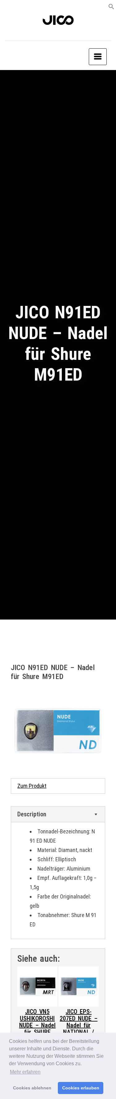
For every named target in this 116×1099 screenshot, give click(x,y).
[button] (111, 6)
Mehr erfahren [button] (25, 1072)
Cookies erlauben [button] (80, 1087)
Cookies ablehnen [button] (32, 1087)
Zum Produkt (31, 786)
